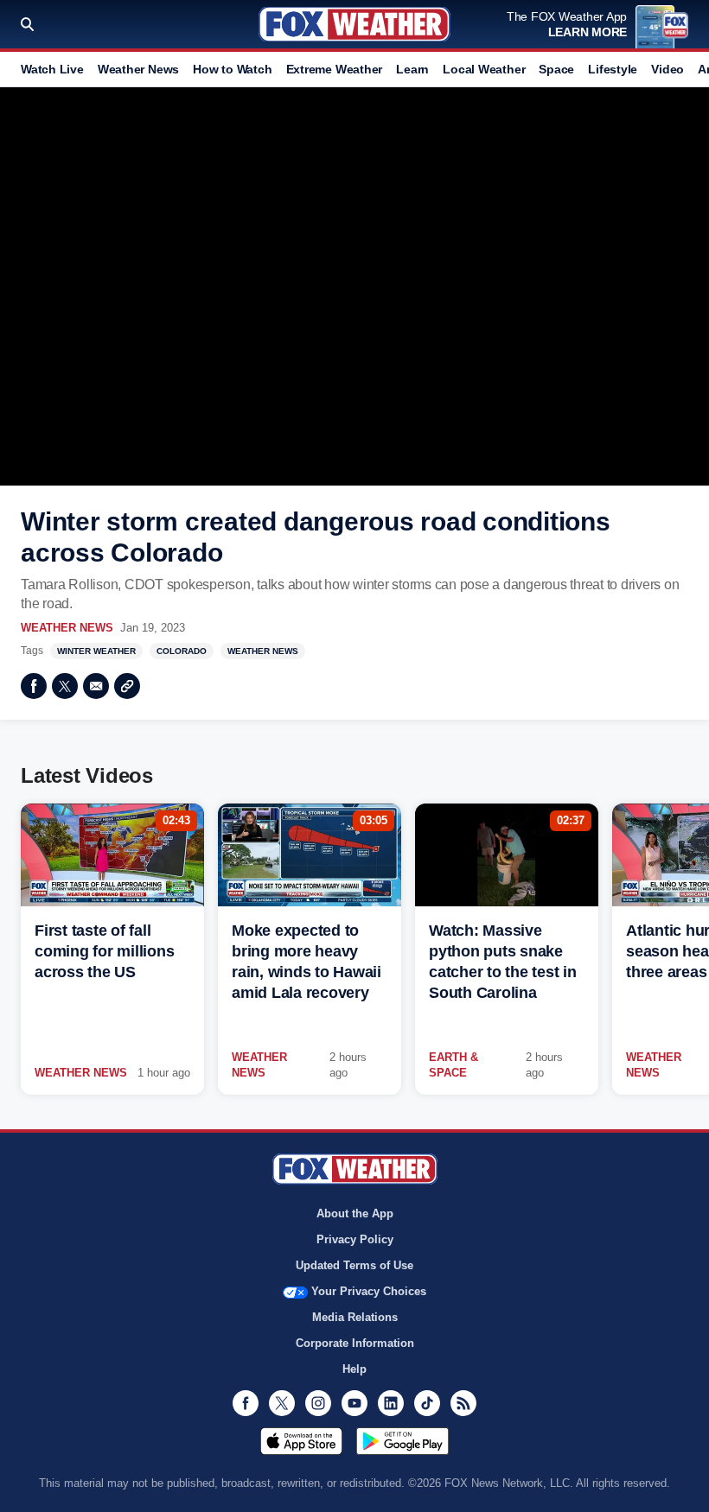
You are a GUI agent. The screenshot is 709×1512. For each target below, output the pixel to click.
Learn (412, 69)
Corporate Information (355, 1343)
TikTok (427, 1403)
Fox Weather (354, 24)
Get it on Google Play (402, 1441)
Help (354, 1369)
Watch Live (52, 69)
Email (96, 686)
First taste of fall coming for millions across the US (104, 951)
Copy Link (127, 686)
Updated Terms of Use (354, 1265)
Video (667, 69)
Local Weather (484, 69)
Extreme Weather (334, 69)
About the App (354, 1213)
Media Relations (355, 1317)
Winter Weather (96, 651)
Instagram (318, 1403)
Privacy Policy (354, 1239)
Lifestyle (612, 69)
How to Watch (232, 69)
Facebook (34, 686)
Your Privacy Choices (368, 1291)
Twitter (65, 686)
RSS (463, 1403)
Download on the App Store (301, 1441)
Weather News (138, 69)
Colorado (181, 651)
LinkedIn (391, 1403)
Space (556, 69)
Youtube (354, 1403)
